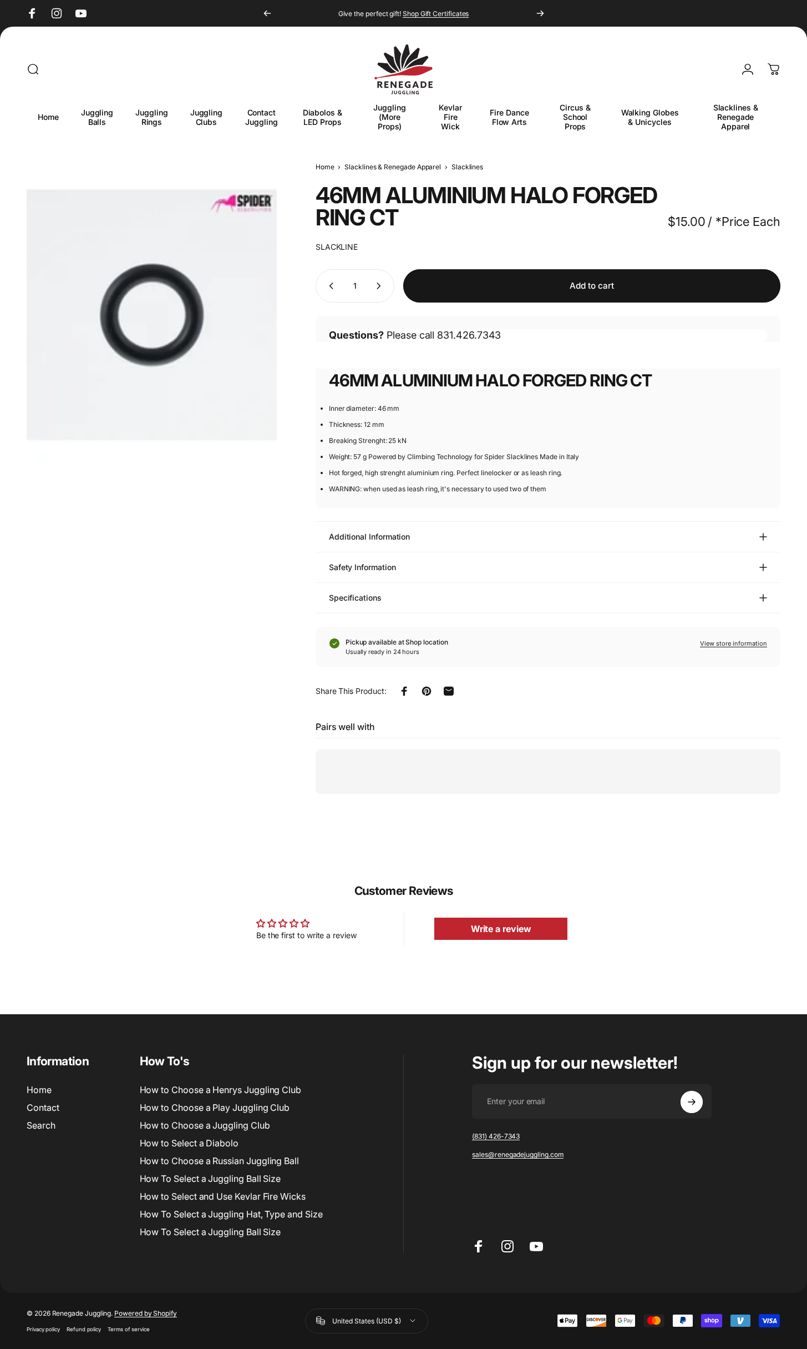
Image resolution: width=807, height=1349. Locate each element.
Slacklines (467, 167)
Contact (43, 1107)
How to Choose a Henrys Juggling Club (220, 1089)
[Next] (540, 13)
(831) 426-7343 (496, 1136)
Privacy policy (43, 1329)
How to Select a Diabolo (189, 1143)
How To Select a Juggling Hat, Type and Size (231, 1214)
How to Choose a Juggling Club (205, 1125)
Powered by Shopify (145, 1313)
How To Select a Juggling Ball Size (210, 1178)
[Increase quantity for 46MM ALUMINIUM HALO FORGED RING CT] (381, 286)
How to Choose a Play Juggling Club (215, 1107)
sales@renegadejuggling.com (518, 1155)
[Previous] (267, 13)
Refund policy (84, 1329)
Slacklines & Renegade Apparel (392, 167)
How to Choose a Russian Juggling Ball (219, 1160)
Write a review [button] (501, 928)
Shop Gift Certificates (436, 13)
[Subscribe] (692, 1102)
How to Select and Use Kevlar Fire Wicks (223, 1196)
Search (41, 1125)
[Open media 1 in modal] (152, 315)
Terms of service (129, 1329)
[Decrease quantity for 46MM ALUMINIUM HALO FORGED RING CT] (329, 286)
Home (325, 167)
